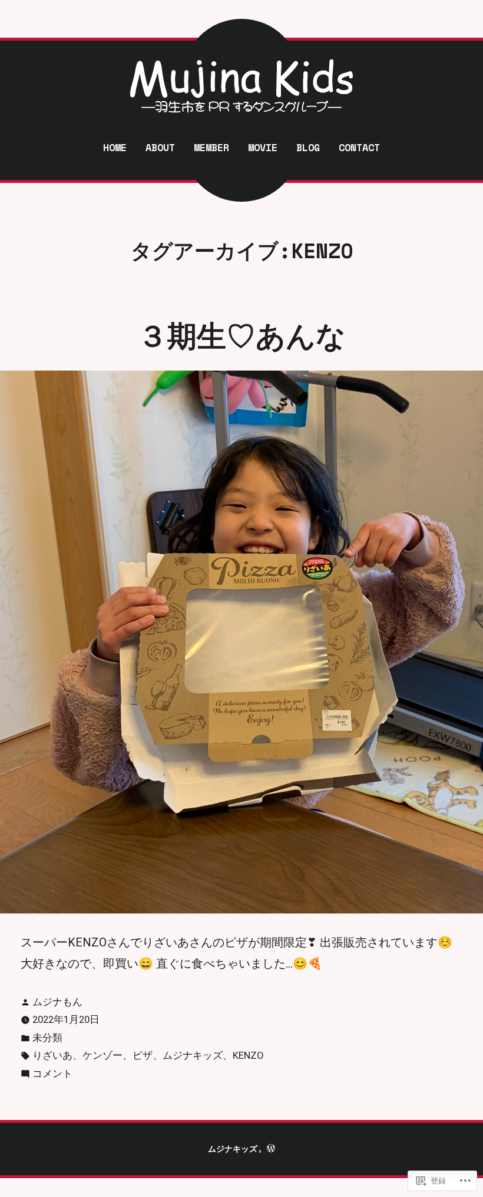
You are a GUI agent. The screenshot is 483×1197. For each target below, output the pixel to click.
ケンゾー (102, 1055)
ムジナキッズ (193, 1055)
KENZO (248, 1055)
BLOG (308, 147)
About (160, 147)
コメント (52, 1075)
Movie (262, 147)
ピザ (143, 1055)
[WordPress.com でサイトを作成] (271, 1148)
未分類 (47, 1037)
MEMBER (211, 147)
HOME (115, 147)
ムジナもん (57, 1002)
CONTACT (359, 147)
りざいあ (52, 1055)
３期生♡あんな (242, 335)
